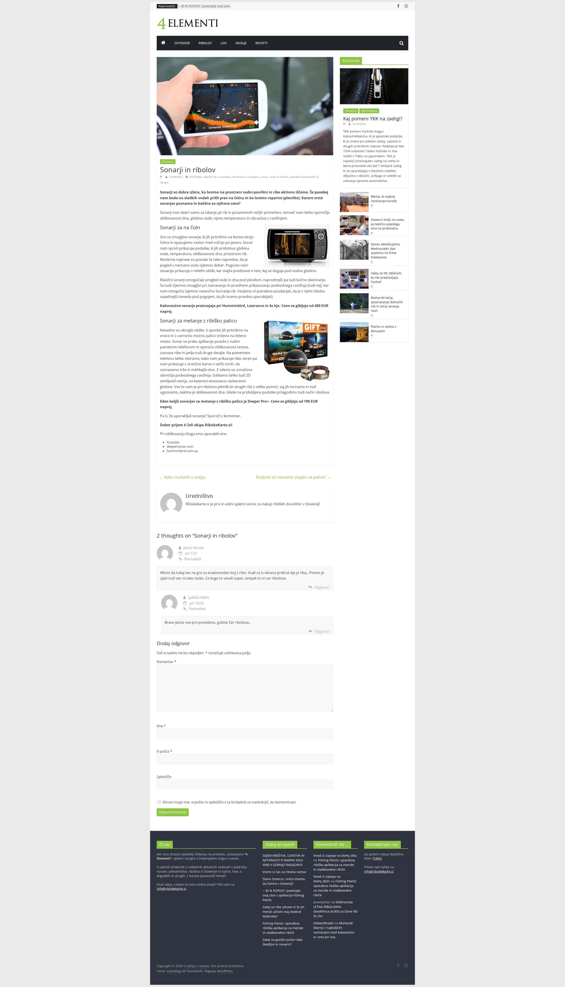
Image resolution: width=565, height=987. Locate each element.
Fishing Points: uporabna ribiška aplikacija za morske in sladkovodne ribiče (283, 928)
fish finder (195, 177)
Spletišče (164, 776)
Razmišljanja (369, 111)
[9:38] (372, 262)
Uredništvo (176, 177)
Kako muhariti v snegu (182, 477)
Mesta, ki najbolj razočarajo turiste (384, 198)
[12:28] (372, 315)
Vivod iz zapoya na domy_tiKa (335, 855)
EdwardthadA (323, 923)
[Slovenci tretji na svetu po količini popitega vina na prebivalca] (354, 218)
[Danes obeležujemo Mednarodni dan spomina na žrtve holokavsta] (354, 242)
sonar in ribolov (278, 177)
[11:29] (372, 286)
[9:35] (161, 177)
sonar (263, 177)
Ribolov (205, 43)
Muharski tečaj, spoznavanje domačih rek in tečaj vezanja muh (387, 304)
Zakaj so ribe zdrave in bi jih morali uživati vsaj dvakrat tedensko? (283, 911)
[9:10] (372, 233)
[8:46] (372, 335)
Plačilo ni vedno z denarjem (383, 328)
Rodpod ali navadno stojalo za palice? (293, 477)
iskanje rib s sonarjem (216, 177)
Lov (224, 43)
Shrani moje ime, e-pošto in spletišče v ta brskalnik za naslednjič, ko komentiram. (229, 802)
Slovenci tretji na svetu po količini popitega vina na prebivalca (387, 224)
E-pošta (164, 751)
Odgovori (322, 587)
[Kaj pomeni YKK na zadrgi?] (374, 70)
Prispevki (167, 161)
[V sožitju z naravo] (163, 43)
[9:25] (345, 124)
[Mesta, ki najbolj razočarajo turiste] (354, 194)
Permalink (192, 559)
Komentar (166, 661)
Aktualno (350, 111)
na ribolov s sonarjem (245, 177)
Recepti (261, 43)
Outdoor (182, 43)
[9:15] (372, 205)
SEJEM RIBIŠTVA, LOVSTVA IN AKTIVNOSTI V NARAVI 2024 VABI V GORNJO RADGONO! (284, 860)
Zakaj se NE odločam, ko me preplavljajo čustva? (386, 277)
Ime (161, 726)
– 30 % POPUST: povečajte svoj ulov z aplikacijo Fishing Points (204, 8)
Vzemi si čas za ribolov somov (284, 872)
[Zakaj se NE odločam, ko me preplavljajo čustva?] (354, 271)
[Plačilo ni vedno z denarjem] (354, 324)
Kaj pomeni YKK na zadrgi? (373, 118)
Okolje (241, 43)
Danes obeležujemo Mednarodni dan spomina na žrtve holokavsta (385, 250)
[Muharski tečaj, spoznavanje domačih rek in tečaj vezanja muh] (354, 296)
